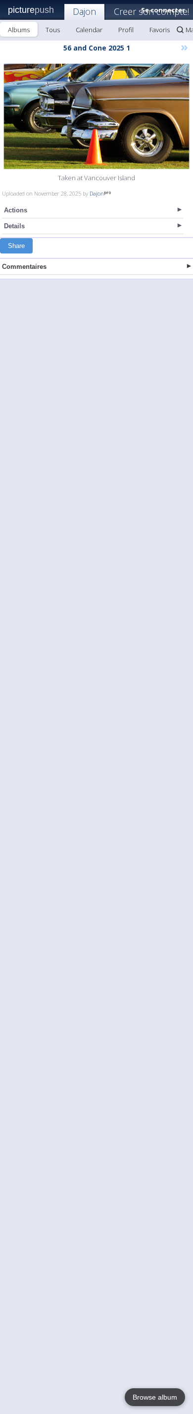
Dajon (84, 11)
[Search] (180, 30)
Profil (126, 29)
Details (14, 226)
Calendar (89, 29)
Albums (19, 29)
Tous (53, 29)
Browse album (155, 1397)
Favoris (159, 29)
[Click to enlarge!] (96, 116)
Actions (15, 210)
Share (16, 246)
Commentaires (24, 266)
